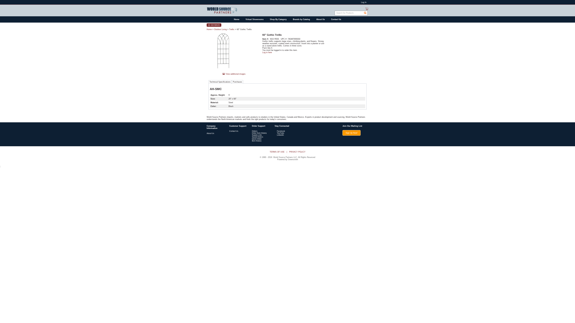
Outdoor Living (220, 29)
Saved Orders (257, 137)
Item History (256, 141)
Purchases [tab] (237, 82)
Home (209, 29)
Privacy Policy (297, 152)
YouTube (280, 133)
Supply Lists (257, 135)
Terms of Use (277, 152)
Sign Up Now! (351, 133)
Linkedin (280, 135)
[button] (365, 13)
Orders (254, 131)
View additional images (236, 74)
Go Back (215, 25)
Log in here (267, 52)
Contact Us (233, 131)
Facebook (280, 131)
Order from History (259, 133)
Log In (363, 2)
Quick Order (257, 139)
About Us (210, 133)
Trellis (231, 29)
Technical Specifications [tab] (220, 82)
